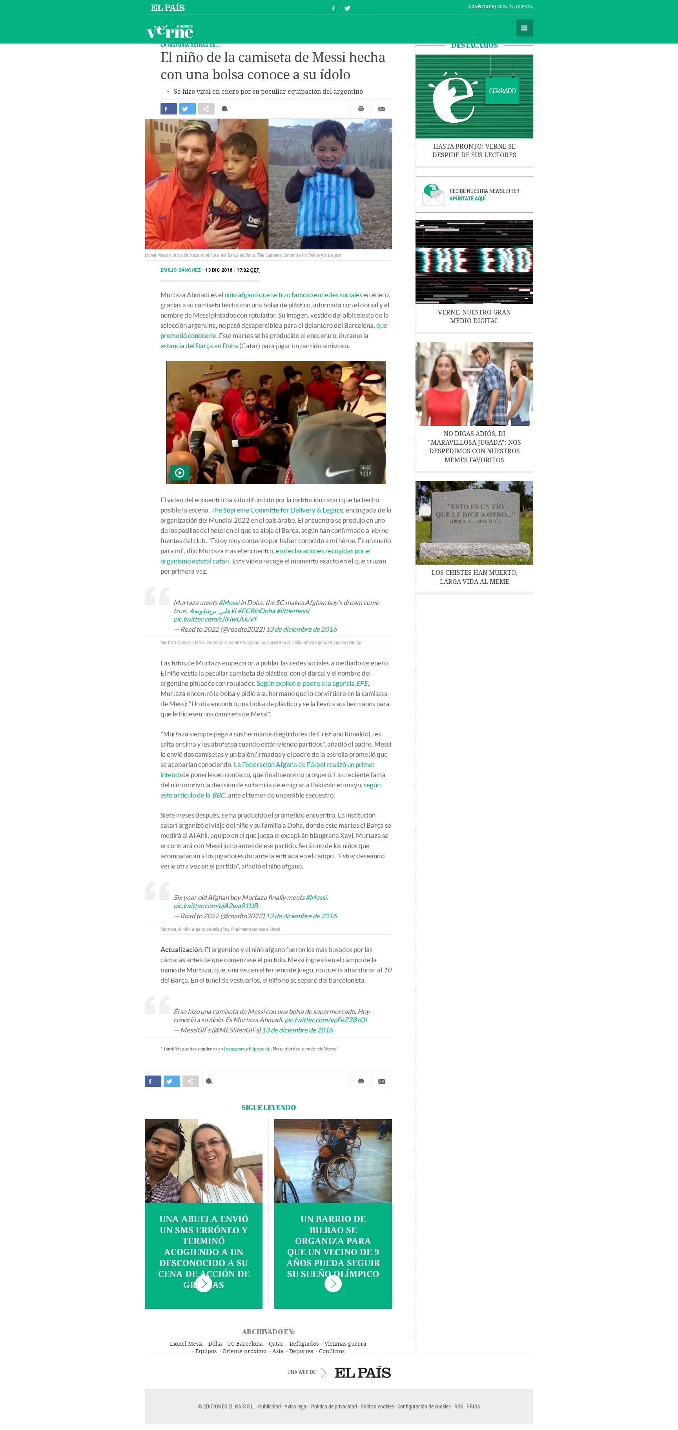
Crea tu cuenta (515, 6)
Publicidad (269, 1406)
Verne (170, 31)
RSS (458, 1406)
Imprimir (361, 109)
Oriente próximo (244, 1351)
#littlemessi (292, 610)
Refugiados (304, 1344)
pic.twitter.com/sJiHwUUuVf (214, 619)
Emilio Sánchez (181, 270)
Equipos (206, 1351)
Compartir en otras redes (206, 108)
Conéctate (481, 6)
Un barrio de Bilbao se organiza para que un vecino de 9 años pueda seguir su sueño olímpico (333, 1246)
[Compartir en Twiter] (187, 108)
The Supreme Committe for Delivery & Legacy (277, 510)
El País (169, 7)
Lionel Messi (186, 1344)
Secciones (524, 27)
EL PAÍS (363, 1372)
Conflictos (331, 1351)
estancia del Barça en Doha (199, 345)
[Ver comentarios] (226, 108)
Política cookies (377, 1406)
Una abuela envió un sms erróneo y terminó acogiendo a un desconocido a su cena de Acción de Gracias (204, 1252)
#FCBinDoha (256, 610)
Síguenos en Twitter (347, 7)
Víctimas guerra (345, 1344)
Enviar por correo (382, 109)
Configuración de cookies (424, 1406)
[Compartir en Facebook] (168, 108)
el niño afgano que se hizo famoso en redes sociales (290, 294)
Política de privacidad (334, 1406)
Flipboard (259, 1048)
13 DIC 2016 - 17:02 (232, 270)
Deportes (301, 1351)
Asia (277, 1351)
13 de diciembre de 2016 (301, 629)
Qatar (276, 1344)
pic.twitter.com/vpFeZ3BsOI (325, 1019)
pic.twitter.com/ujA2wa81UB (215, 905)
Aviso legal (296, 1406)
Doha (215, 1344)
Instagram (234, 1048)
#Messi (229, 602)
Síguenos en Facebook (333, 7)
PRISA (473, 1406)
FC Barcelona (245, 1344)
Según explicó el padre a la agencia (312, 683)
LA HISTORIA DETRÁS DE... (190, 45)
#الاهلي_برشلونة (213, 610)
